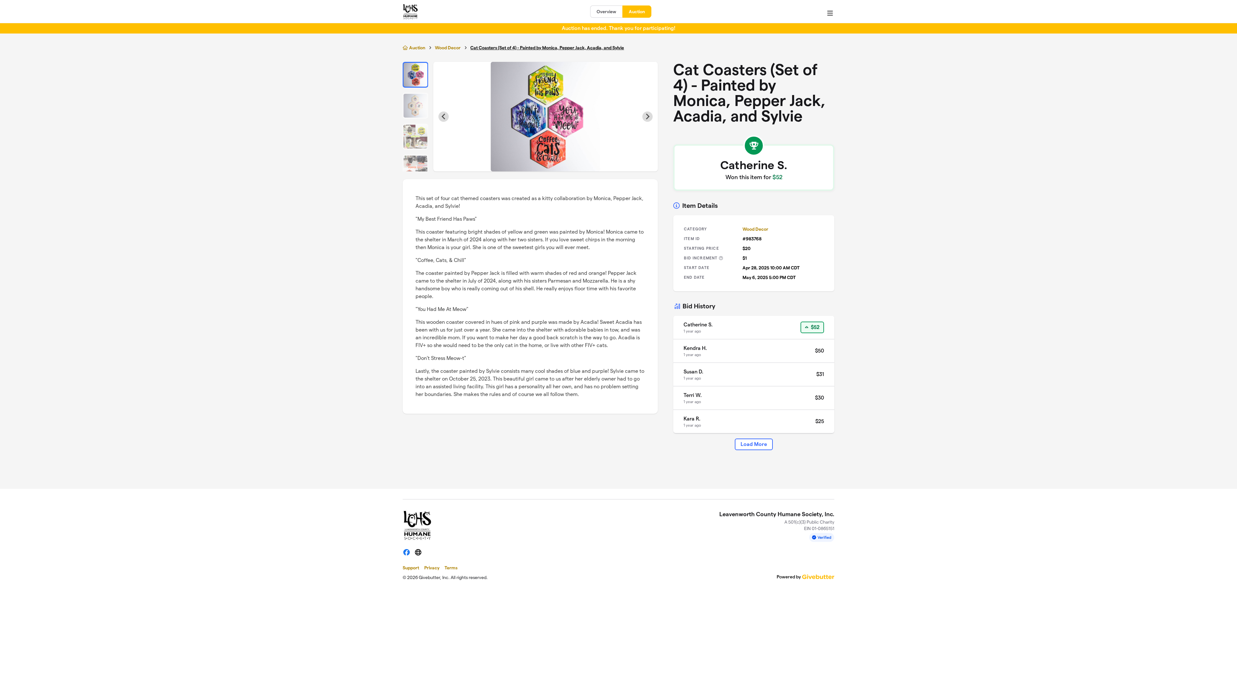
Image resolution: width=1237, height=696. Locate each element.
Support (411, 567)
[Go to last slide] (443, 116)
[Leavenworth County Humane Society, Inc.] (410, 12)
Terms (451, 567)
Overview (606, 11)
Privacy (431, 567)
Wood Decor (448, 47)
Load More (754, 444)
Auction (637, 11)
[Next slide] (647, 116)
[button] (415, 75)
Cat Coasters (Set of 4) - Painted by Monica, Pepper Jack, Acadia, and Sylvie (547, 47)
